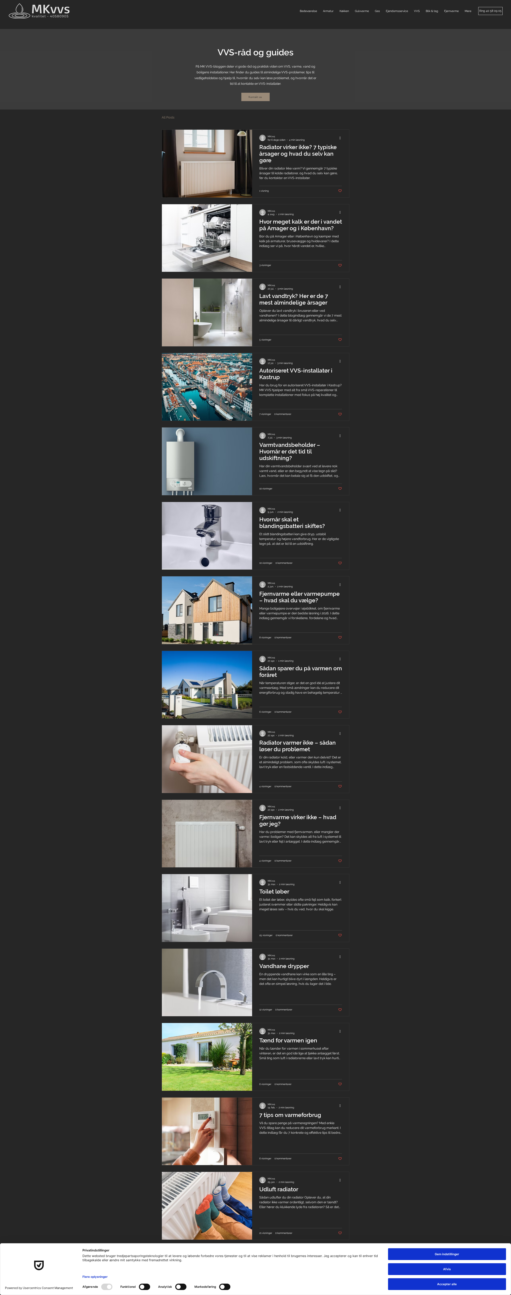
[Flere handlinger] (341, 137)
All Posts (168, 117)
